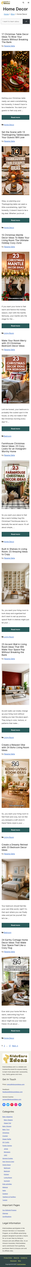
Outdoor (5, 1194)
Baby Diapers (8, 1120)
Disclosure (13, 1261)
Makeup (5, 1187)
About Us (16, 1258)
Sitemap (5, 1213)
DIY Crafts (5, 1142)
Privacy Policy (8, 1258)
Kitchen (6, 1174)
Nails (4, 1190)
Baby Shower (6, 1126)
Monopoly (7, 1152)
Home (6, 14)
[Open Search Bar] (23, 2)
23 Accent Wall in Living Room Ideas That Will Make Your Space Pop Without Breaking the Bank (14, 649)
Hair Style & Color (8, 1161)
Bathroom (7, 1168)
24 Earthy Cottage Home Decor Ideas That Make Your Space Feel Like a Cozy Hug (15, 944)
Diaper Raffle (6, 1139)
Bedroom (7, 436)
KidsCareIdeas (21, 1264)
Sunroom (7, 1181)
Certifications (6, 1216)
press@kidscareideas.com (15, 1084)
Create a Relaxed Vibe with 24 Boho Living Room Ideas (15, 747)
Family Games (7, 1145)
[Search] (26, 21)
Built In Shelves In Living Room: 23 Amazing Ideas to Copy (15, 552)
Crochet (5, 1136)
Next (15, 1046)
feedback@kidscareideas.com (12, 1092)
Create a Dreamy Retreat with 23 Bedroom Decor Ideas (15, 847)
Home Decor (9, 125)
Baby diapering (7, 1117)
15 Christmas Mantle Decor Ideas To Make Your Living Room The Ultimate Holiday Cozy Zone (15, 239)
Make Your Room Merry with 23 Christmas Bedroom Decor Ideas (14, 343)
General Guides (7, 1158)
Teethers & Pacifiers (9, 1197)
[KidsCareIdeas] (5, 2)
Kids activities (7, 1184)
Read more (15, 117)
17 (10, 1046)
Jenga (6, 1149)
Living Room (9, 333)
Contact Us (24, 1258)
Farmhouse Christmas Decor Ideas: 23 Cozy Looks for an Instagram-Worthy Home (14, 447)
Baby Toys (5, 1129)
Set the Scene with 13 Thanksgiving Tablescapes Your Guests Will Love (15, 135)
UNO (5, 1155)
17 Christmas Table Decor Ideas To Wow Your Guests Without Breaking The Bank (15, 38)
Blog (13, 14)
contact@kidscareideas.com (11, 1099)
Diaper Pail (7, 1123)
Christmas (5, 1133)
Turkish (4, 1200)
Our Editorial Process (9, 1210)
